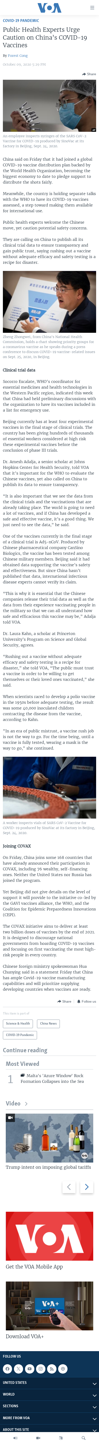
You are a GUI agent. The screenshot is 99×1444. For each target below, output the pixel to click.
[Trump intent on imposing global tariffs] (49, 1138)
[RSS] (51, 1368)
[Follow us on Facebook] (7, 1368)
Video (13, 1104)
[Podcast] (62, 1368)
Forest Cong (18, 55)
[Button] (89, 74)
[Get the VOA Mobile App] (49, 1236)
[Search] (83, 1438)
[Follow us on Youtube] (29, 1368)
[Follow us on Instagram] (40, 1368)
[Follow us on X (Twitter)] (18, 1368)
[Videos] (38, 1438)
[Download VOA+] (49, 1305)
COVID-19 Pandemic (21, 21)
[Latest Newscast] (15, 1438)
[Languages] (61, 1438)
